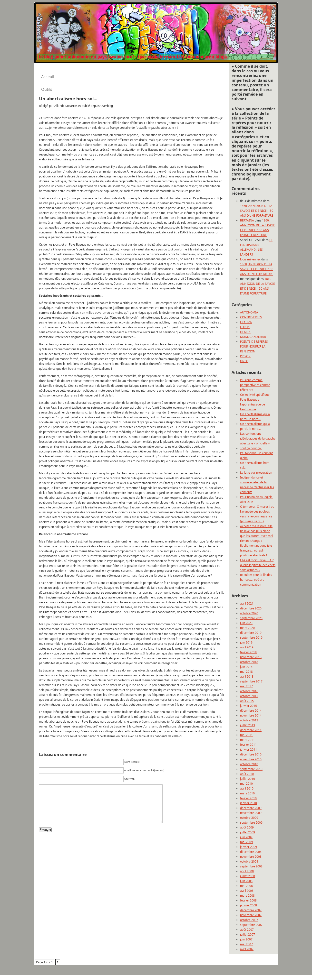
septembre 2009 (251, 822)
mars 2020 (247, 628)
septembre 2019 (251, 637)
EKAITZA (246, 322)
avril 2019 (247, 647)
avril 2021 (247, 603)
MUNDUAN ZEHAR (253, 337)
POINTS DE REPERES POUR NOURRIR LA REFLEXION (254, 346)
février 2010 (248, 798)
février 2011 (248, 745)
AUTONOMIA (249, 312)
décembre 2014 (251, 710)
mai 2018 (246, 672)
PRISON (245, 356)
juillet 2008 (247, 876)
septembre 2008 (251, 866)
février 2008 (248, 900)
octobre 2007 (249, 920)
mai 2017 (246, 686)
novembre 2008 (251, 857)
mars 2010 (247, 793)
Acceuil (47, 76)
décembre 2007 (251, 910)
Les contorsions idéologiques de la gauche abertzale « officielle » (257, 438)
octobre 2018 (249, 662)
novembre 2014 (251, 715)
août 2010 (247, 774)
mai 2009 (246, 842)
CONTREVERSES (251, 317)
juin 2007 (246, 939)
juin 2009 (246, 837)
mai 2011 (246, 735)
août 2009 (247, 827)
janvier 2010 (248, 803)
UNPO (244, 361)
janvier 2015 (248, 706)
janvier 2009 (248, 847)
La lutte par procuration (256, 472)
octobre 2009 (249, 818)
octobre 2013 (249, 720)
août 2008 (247, 871)
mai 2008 (246, 886)
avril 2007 (247, 949)
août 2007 (247, 930)
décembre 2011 (251, 730)
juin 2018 (246, 667)
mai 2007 (246, 944)
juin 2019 (246, 642)
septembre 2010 (251, 769)
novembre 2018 (251, 657)
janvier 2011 (248, 749)
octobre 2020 (249, 613)
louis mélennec (250, 259)
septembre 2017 (251, 681)
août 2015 (247, 701)
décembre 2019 (251, 633)
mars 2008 (247, 895)
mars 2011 (247, 740)
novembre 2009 (251, 813)
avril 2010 (247, 788)
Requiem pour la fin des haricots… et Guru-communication (256, 580)
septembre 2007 (251, 925)
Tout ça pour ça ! (251, 448)
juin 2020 (246, 623)
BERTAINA (247, 220)
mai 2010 (246, 784)
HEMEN (245, 332)
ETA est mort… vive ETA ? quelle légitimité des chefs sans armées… (257, 565)
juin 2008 (246, 881)
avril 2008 (247, 891)
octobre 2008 (249, 861)
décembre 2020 (251, 608)
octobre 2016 (249, 691)
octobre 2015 (249, 696)
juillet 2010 (247, 779)
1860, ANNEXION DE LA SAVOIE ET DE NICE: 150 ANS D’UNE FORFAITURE (256, 211)
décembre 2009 (251, 808)
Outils (46, 89)
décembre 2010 (251, 754)
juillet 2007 (247, 934)
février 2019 (248, 652)
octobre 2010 (249, 764)
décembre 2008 (251, 852)
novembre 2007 (251, 915)
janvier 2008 (248, 905)
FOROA (245, 327)
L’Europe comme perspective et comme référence (255, 385)
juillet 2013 (247, 725)
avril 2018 (247, 676)
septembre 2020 (251, 618)
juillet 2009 (247, 832)
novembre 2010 (251, 759)
